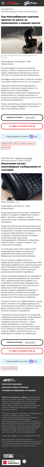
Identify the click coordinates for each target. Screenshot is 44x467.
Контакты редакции (12, 384)
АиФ (17, 202)
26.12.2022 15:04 (7, 9)
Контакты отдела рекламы (15, 387)
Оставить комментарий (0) (22, 126)
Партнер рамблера (21, 456)
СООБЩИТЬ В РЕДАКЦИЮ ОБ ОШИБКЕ (19, 390)
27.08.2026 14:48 (7, 158)
